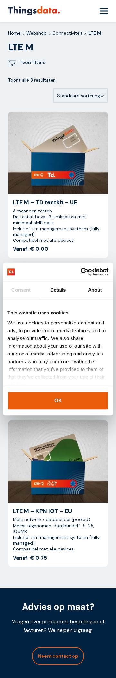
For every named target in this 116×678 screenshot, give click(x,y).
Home (14, 33)
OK (58, 400)
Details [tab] (58, 290)
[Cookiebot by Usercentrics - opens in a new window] (82, 272)
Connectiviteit (67, 33)
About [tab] (95, 290)
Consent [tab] (21, 290)
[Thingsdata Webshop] (34, 10)
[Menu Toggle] (104, 11)
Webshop (36, 33)
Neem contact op (58, 656)
